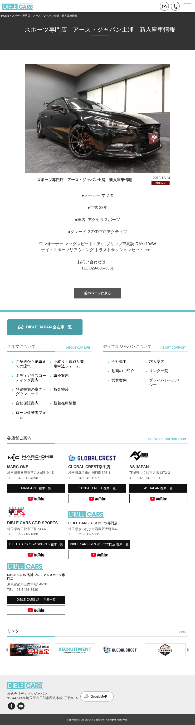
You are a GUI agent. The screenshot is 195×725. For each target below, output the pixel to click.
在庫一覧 (36, 488)
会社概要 (119, 362)
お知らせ (160, 183)
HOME (5, 15)
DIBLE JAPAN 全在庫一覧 (49, 327)
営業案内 (119, 380)
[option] (29, 649)
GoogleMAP (99, 696)
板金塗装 (61, 389)
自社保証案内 (27, 403)
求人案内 (156, 362)
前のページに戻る (97, 293)
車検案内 (61, 376)
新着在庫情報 (65, 403)
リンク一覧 (158, 371)
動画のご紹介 (123, 371)
